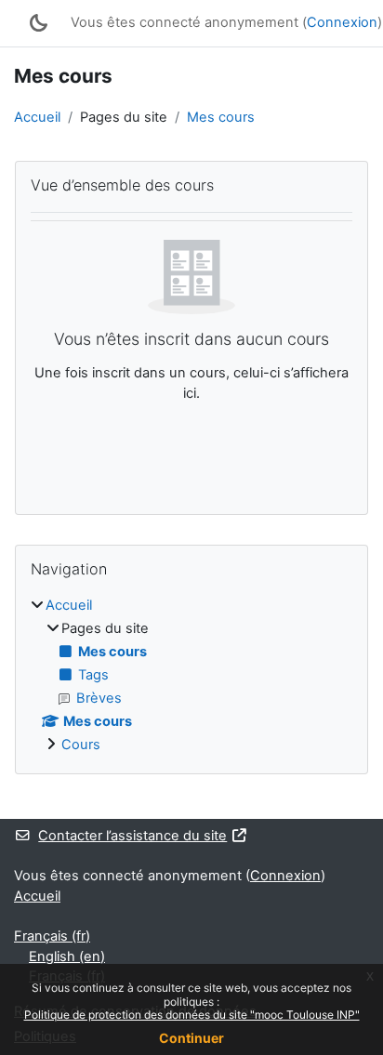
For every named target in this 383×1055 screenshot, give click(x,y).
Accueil (37, 117)
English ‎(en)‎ (67, 956)
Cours (80, 744)
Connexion (342, 22)
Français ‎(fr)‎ (52, 936)
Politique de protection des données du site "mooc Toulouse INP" (192, 1015)
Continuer (191, 1038)
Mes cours (221, 117)
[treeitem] (191, 676)
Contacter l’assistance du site (132, 835)
